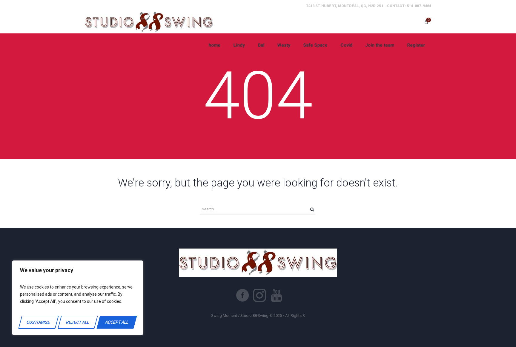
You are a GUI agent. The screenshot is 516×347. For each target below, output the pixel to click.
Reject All (77, 322)
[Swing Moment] (149, 21)
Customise (38, 322)
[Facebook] (242, 295)
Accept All (117, 322)
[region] (77, 297)
